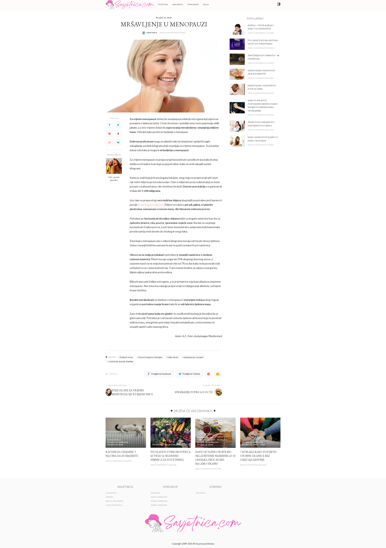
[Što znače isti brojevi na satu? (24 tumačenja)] (237, 44)
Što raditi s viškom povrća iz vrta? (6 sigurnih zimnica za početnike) (170, 455)
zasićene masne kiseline (121, 361)
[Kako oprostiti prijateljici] (114, 166)
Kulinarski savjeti (206, 440)
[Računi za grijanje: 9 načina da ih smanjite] (126, 433)
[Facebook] (109, 124)
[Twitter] (118, 124)
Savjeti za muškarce (117, 442)
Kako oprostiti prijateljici (113, 178)
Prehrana (157, 444)
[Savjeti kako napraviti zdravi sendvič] (237, 74)
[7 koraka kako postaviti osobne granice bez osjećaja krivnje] (260, 433)
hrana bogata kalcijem (150, 357)
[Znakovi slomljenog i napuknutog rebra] (237, 126)
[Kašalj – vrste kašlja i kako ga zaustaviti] (237, 29)
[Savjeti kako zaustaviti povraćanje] (237, 89)
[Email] (217, 374)
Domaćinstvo (114, 440)
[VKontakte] (118, 142)
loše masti (173, 357)
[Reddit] (109, 142)
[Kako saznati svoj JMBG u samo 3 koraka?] (237, 141)
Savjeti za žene (164, 18)
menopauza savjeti (193, 357)
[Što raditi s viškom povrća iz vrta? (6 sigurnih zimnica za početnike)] (170, 433)
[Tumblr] (118, 133)
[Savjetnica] (130, 4)
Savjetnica (152, 32)
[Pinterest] (109, 133)
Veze (262, 444)
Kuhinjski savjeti (205, 437)
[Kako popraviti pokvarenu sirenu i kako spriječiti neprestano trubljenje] (237, 107)
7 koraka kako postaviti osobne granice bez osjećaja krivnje (258, 455)
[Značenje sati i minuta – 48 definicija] (237, 59)
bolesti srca (126, 357)
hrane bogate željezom (150, 204)
